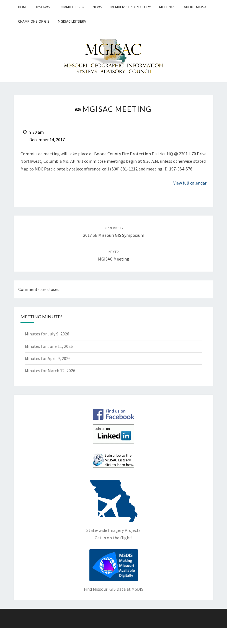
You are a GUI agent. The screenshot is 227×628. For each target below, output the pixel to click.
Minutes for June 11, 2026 (49, 346)
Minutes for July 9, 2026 (47, 334)
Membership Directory (130, 6)
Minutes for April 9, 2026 (48, 358)
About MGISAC (196, 6)
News (97, 6)
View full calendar (190, 183)
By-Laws (43, 6)
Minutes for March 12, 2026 (50, 370)
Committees (69, 6)
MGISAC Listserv (72, 21)
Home (23, 6)
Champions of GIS (34, 21)
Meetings (167, 6)
